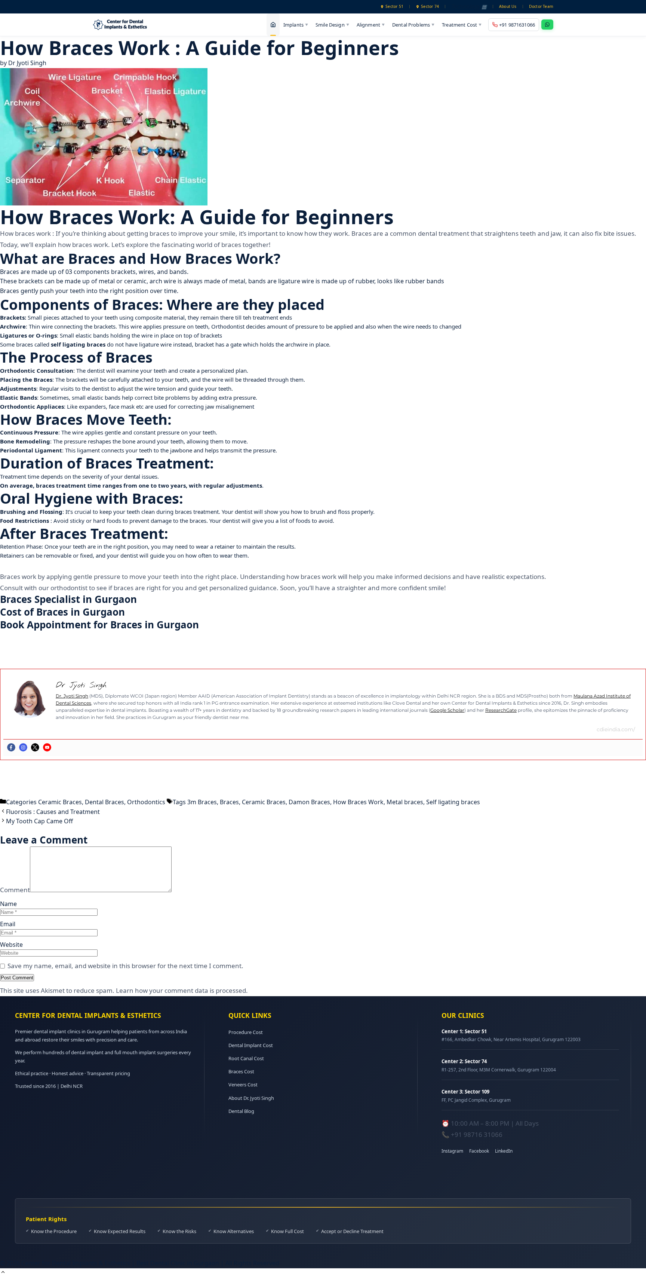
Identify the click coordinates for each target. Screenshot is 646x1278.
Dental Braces (104, 802)
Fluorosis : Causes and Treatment (53, 812)
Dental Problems (413, 24)
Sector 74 (430, 6)
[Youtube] (47, 747)
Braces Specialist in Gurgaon (68, 599)
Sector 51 (394, 6)
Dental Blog (241, 1111)
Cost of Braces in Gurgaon (62, 612)
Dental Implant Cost (250, 1045)
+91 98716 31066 (476, 1134)
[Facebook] (11, 747)
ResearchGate (501, 710)
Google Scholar (447, 710)
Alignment (371, 24)
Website (11, 944)
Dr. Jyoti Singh (72, 696)
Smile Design (332, 24)
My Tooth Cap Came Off (39, 821)
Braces (229, 802)
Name (8, 904)
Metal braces (405, 802)
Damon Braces (309, 802)
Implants (295, 24)
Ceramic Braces (60, 802)
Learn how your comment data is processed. (182, 990)
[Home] (273, 24)
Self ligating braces (453, 802)
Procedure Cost (245, 1032)
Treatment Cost (462, 24)
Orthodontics (146, 802)
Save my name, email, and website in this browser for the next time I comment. (125, 965)
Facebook (479, 1151)
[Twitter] (35, 747)
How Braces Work (358, 802)
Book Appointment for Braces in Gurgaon (99, 624)
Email (7, 924)
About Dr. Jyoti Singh (251, 1098)
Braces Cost (241, 1071)
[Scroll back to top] (3, 1273)
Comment (15, 889)
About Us (508, 6)
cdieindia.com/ (616, 729)
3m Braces (202, 802)
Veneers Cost (243, 1084)
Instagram (452, 1151)
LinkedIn (504, 1151)
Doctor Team (541, 6)
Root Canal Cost (246, 1058)
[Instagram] (23, 747)
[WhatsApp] (547, 24)
